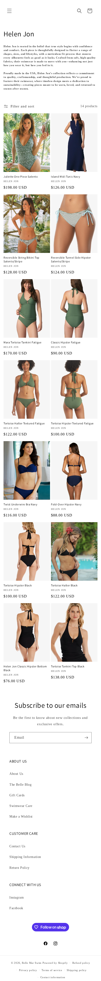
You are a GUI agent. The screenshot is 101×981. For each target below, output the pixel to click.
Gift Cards (17, 795)
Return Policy (19, 868)
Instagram (16, 897)
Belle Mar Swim (32, 962)
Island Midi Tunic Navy (65, 176)
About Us (16, 774)
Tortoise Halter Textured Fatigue (24, 423)
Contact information (52, 977)
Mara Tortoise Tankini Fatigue (22, 342)
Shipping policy (77, 970)
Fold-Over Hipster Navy (66, 504)
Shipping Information (25, 857)
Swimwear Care (20, 806)
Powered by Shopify (55, 962)
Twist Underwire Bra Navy (20, 504)
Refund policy (81, 962)
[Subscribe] (86, 737)
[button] (9, 11)
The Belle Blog (20, 784)
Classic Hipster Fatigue (66, 342)
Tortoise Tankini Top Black (68, 666)
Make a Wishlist (21, 816)
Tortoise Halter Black (64, 585)
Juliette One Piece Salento (21, 176)
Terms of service (52, 970)
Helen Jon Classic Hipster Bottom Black (25, 668)
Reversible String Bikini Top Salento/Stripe (21, 259)
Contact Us (17, 846)
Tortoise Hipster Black (18, 585)
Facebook (16, 908)
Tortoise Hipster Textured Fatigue (72, 423)
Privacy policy (28, 970)
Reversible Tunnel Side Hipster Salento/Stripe (71, 259)
